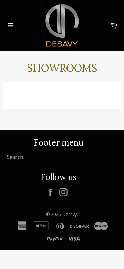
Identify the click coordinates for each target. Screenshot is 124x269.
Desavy (70, 214)
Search (15, 157)
